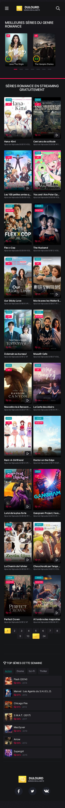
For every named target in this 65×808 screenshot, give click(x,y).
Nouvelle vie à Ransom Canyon (21, 406)
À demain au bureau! (15, 353)
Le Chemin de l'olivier (15, 566)
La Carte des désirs (43, 406)
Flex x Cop (9, 247)
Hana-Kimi (10, 141)
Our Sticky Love (12, 300)
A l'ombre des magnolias (46, 619)
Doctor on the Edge (43, 460)
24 (44, 636)
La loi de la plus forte (15, 513)
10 (28, 636)
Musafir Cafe (40, 353)
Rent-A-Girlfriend (14, 460)
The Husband (40, 247)
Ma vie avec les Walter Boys (48, 300)
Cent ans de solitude (44, 141)
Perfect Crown (12, 619)
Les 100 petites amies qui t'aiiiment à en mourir (29, 194)
